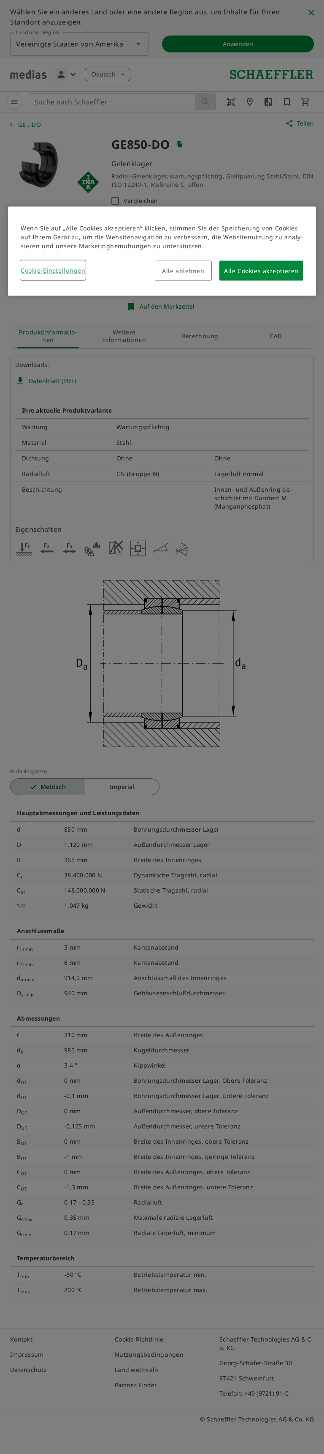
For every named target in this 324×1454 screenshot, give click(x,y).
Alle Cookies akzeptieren (261, 270)
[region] (162, 251)
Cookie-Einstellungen (53, 270)
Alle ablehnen (183, 270)
